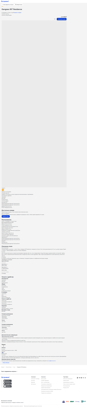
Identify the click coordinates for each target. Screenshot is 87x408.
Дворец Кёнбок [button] (5, 229)
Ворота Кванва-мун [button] (6, 227)
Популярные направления (46, 384)
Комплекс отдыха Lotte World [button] (8, 235)
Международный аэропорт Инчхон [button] (9, 239)
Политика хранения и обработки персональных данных (12, 406)
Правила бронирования (45, 387)
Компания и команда (35, 378)
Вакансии (33, 382)
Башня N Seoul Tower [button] (6, 233)
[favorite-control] (55, 19)
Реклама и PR (66, 387)
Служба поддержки (45, 380)
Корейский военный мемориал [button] (8, 226)
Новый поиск (19, 4)
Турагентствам (66, 380)
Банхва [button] (3, 242)
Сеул (14, 367)
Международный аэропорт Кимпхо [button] (9, 238)
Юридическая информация (46, 385)
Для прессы (33, 384)
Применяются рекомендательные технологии (33, 406)
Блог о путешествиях (45, 382)
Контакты (33, 380)
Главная (2, 367)
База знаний (43, 378)
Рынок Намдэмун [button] (5, 225)
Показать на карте (17, 12)
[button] (34, 32)
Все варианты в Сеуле (8, 4)
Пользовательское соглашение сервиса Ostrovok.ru (51, 389)
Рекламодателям (66, 385)
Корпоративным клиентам (68, 382)
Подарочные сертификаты (46, 393)
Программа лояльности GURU (47, 391)
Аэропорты (4, 237)
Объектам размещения (67, 378)
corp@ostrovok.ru (52, 360)
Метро (3, 241)
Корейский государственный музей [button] (9, 230)
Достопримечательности (7, 222)
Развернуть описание (7, 259)
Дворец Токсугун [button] (5, 223)
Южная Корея (8, 367)
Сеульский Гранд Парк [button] (6, 234)
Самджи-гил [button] (4, 231)
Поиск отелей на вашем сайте (69, 384)
